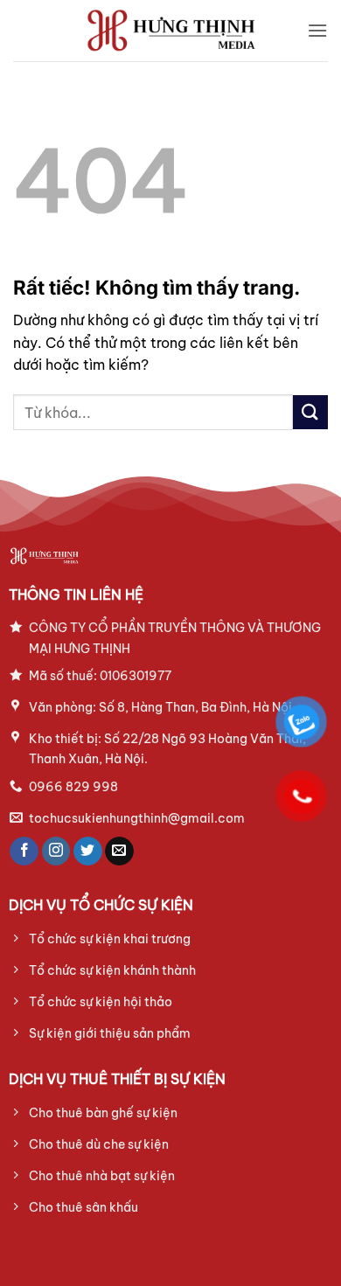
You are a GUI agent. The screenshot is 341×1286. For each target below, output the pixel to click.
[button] (317, 30)
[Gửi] (310, 412)
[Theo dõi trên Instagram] (56, 851)
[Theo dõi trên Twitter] (87, 851)
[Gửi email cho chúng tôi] (119, 851)
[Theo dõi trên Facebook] (24, 851)
